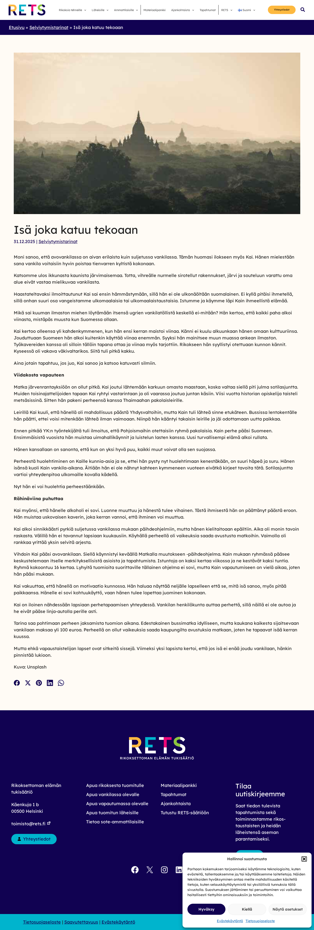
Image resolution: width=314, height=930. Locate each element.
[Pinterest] (39, 683)
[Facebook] (17, 683)
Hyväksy (206, 909)
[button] (304, 859)
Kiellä (247, 909)
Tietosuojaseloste (260, 921)
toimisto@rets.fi (29, 824)
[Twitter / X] (28, 683)
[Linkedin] (50, 683)
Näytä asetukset (288, 909)
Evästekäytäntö (230, 921)
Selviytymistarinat (58, 241)
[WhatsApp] (61, 683)
